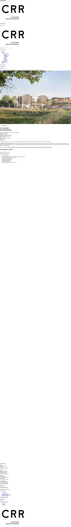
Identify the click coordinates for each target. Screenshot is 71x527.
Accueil (1, 70)
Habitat (5, 54)
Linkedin (3, 503)
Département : (2, 134)
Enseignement (6, 53)
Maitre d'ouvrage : (3, 135)
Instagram (3, 504)
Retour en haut (2, 485)
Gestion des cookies (5, 495)
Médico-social (6, 55)
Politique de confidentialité (6, 494)
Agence (3, 51)
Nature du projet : (3, 136)
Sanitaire (5, 57)
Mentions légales (5, 493)
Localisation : (2, 133)
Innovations (4, 61)
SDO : (1, 137)
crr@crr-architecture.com (4, 501)
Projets (3, 52)
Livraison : (2, 139)
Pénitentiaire (6, 56)
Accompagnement (5, 62)
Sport (5, 58)
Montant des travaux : (3, 138)
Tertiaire (5, 59)
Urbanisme (6, 60)
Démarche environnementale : (5, 152)
